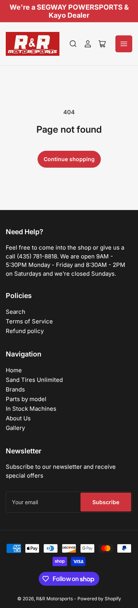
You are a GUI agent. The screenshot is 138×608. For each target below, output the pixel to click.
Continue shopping (69, 159)
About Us (18, 418)
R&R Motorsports (54, 598)
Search (15, 311)
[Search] (73, 43)
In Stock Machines (31, 408)
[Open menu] (123, 43)
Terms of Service (29, 321)
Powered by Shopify (99, 598)
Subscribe (105, 502)
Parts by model (26, 399)
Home (14, 370)
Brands (15, 389)
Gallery (15, 427)
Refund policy (25, 331)
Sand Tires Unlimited (34, 379)
